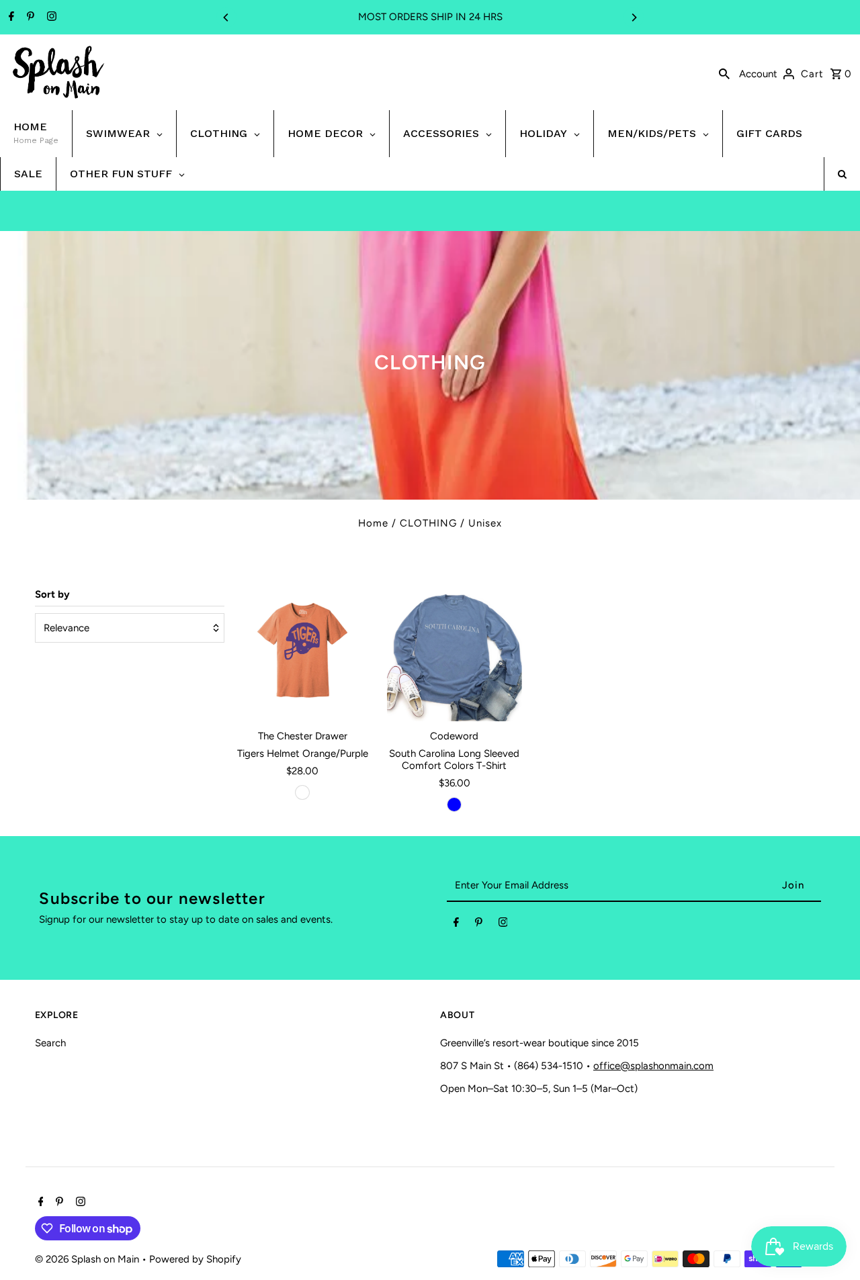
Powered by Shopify (195, 1259)
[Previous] (226, 17)
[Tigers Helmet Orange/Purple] (302, 653)
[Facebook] (9, 17)
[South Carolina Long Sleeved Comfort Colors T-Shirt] (454, 653)
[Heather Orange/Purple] (302, 792)
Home (373, 523)
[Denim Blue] (454, 804)
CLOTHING (428, 523)
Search (50, 1043)
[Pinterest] (29, 17)
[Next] (634, 17)
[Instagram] (50, 17)
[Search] (724, 72)
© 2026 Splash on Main (88, 1259)
